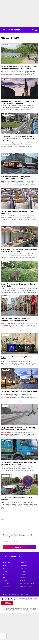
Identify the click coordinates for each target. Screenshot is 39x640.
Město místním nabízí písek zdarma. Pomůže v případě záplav (17, 212)
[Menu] (36, 29)
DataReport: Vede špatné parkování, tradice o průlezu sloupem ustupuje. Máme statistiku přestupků (18, 138)
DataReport (24, 571)
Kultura (5, 574)
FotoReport (24, 574)
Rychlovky (6, 583)
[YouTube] (11, 599)
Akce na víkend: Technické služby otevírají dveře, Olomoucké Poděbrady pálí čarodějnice (19, 67)
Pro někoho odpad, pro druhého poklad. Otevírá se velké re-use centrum (19, 250)
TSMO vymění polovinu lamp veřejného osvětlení (19, 391)
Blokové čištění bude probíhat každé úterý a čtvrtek (17, 499)
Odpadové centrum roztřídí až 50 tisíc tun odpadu (16, 358)
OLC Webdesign (33, 599)
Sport (4, 577)
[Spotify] (8, 599)
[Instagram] (5, 599)
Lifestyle (23, 577)
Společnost (6, 562)
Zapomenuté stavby (27, 583)
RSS (26, 594)
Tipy (4, 568)
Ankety (22, 580)
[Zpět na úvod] (10, 30)
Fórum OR (23, 568)
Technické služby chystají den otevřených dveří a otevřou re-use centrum (18, 463)
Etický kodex (12, 594)
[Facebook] (2, 599)
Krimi (4, 565)
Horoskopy (6, 586)
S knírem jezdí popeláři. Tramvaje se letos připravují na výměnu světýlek (16, 177)
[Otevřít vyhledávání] (32, 29)
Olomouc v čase (25, 586)
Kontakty (20, 594)
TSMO (14, 35)
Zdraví (5, 580)
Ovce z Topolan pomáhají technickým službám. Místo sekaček (18, 285)
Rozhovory (24, 562)
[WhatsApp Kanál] (14, 599)
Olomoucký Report (6, 35)
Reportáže (23, 565)
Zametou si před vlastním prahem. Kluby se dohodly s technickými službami (16, 319)
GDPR (4, 594)
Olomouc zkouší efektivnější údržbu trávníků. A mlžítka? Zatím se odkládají (18, 102)
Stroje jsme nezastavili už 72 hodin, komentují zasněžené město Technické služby (18, 429)
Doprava (5, 571)
